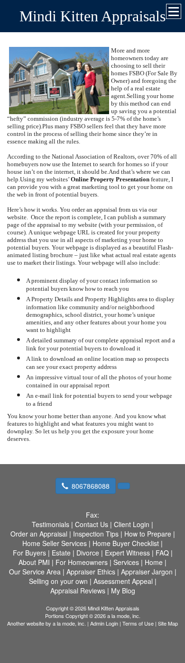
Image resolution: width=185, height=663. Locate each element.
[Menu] (173, 11)
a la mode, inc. (69, 623)
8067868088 (91, 486)
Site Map (168, 623)
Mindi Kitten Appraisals (92, 16)
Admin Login (104, 623)
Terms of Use (138, 623)
